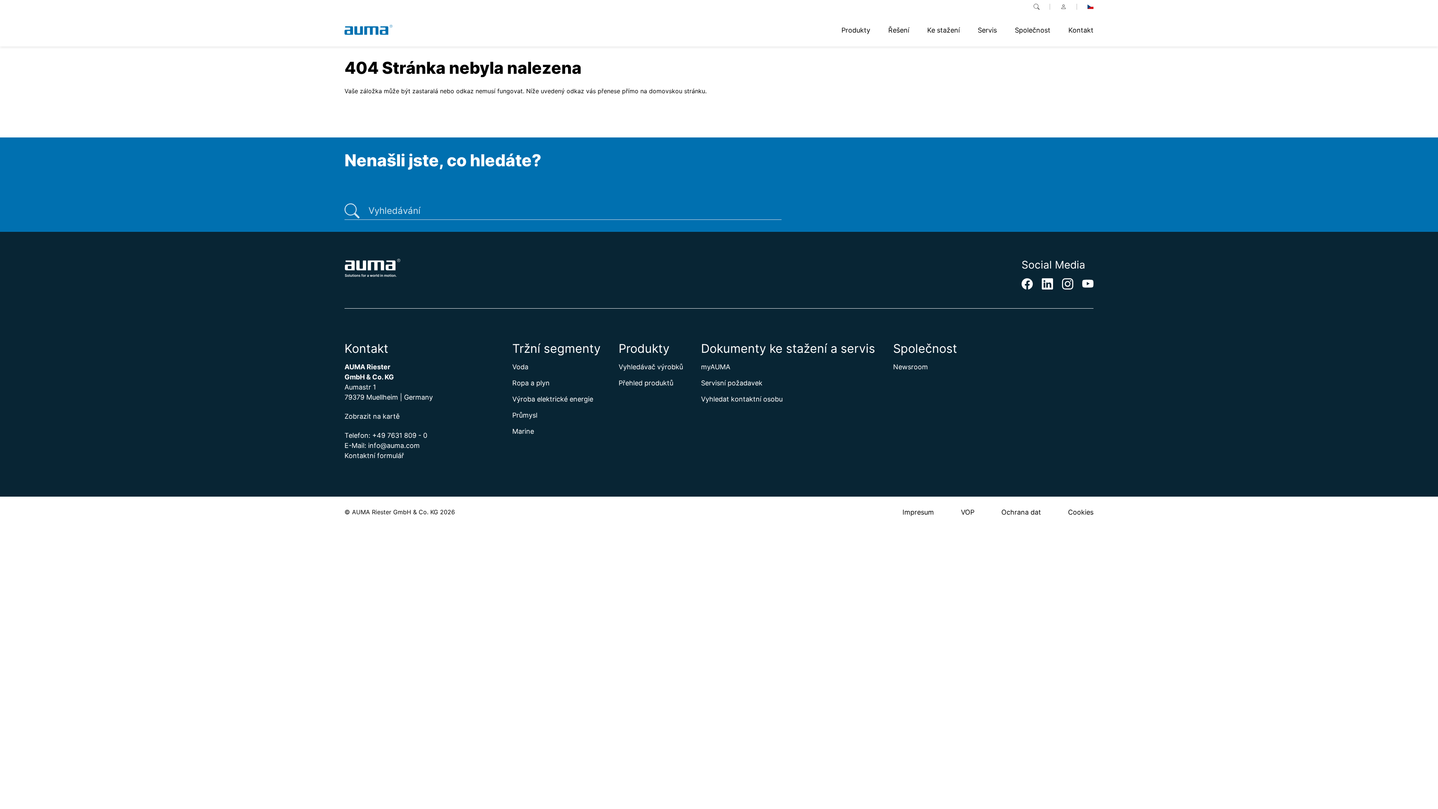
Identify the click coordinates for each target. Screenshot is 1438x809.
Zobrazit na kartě (372, 416)
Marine (523, 431)
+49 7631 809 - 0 (399, 435)
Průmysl (524, 415)
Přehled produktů (646, 383)
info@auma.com (394, 445)
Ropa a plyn (531, 383)
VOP (967, 512)
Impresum (918, 512)
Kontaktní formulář (374, 456)
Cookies (1080, 512)
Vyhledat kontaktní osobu (742, 399)
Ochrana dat (1021, 512)
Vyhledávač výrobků (651, 367)
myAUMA (715, 367)
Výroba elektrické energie (552, 399)
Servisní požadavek (731, 383)
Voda (520, 367)
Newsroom (910, 367)
